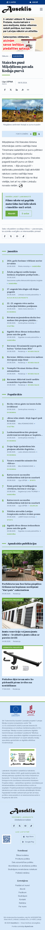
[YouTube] (17, 236)
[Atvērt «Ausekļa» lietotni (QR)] (6, 839)
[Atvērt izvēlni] (41, 9)
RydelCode (29, 926)
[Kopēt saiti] (28, 90)
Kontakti (22, 899)
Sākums (5, 56)
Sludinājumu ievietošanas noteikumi (22, 869)
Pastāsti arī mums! (22, 885)
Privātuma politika (22, 859)
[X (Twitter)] (11, 90)
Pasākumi (22, 892)
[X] (11, 236)
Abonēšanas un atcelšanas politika (22, 866)
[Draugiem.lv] (23, 90)
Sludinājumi (22, 896)
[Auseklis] (17, 9)
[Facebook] (5, 90)
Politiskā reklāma (22, 873)
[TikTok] (23, 236)
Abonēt (11, 213)
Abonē (35, 2)
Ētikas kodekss (22, 855)
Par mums (22, 906)
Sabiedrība (18, 56)
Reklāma (22, 903)
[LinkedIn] (17, 90)
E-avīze (12, 2)
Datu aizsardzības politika (22, 862)
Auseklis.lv (14, 923)
